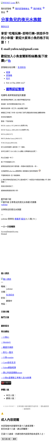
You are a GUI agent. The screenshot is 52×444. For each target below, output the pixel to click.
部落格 (9, 75)
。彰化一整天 (7, 352)
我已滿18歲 (6, 439)
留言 (23, 219)
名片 (8, 78)
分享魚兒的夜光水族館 (21, 19)
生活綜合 (22, 67)
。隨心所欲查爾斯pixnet (11, 373)
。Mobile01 (6, 342)
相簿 (8, 72)
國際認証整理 (15, 89)
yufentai (4, 205)
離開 (14, 439)
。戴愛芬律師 (7, 347)
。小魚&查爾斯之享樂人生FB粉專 (16, 378)
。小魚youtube (7, 357)
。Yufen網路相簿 (8, 368)
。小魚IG (5, 337)
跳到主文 (5, 27)
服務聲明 (27, 409)
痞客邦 (18, 219)
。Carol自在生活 (8, 362)
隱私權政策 (45, 406)
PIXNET (12, 406)
